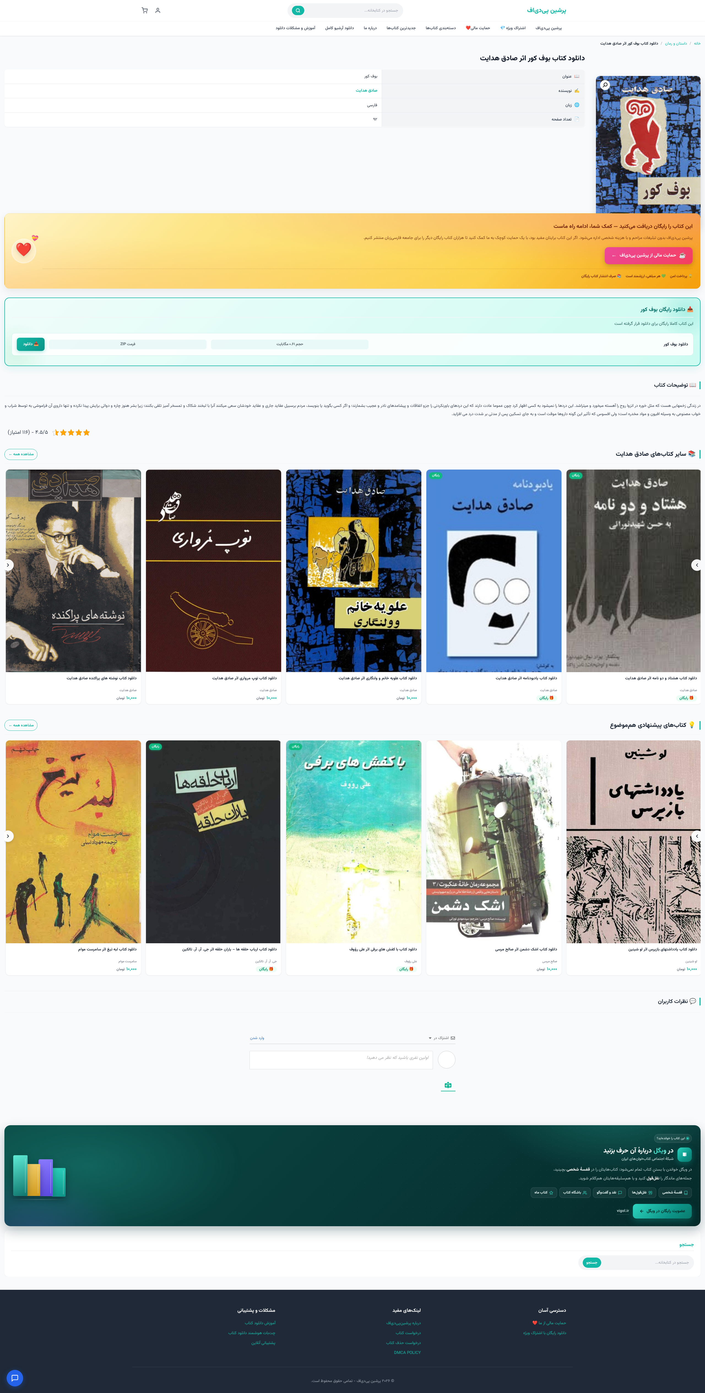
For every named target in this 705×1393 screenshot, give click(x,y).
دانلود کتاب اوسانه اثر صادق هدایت (669, 678)
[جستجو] (298, 10)
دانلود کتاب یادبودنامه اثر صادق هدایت (246, 678)
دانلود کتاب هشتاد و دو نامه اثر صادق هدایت (381, 678)
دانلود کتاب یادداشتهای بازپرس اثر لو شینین (382, 950)
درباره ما (370, 28)
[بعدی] (8, 565)
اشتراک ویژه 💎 (513, 28)
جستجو (591, 1263)
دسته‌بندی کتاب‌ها (441, 28)
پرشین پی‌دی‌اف (546, 10)
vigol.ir (623, 1211)
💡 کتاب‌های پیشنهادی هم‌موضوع (653, 725)
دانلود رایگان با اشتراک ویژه (544, 1333)
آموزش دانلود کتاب (260, 1323)
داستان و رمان (676, 44)
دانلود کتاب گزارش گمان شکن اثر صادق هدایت (520, 678)
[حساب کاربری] (158, 10)
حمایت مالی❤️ (478, 28)
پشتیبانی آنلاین (263, 1343)
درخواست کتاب (408, 1333)
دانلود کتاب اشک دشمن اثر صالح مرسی (246, 950)
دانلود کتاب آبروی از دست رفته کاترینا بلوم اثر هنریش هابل (510, 950)
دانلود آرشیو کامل (339, 28)
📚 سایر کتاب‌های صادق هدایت (656, 454)
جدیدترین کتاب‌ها (401, 28)
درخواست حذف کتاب (403, 1343)
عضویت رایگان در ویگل (666, 1211)
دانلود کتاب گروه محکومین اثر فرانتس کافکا (662, 950)
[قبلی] (697, 565)
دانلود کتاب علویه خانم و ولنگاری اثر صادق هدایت (97, 678)
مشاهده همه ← (21, 454)
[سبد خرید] (144, 10)
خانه (697, 44)
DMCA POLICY (407, 1353)
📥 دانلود (31, 344)
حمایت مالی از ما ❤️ (549, 1323)
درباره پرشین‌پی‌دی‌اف (403, 1323)
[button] (605, 85)
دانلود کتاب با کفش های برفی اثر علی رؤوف (103, 950)
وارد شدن (257, 1038)
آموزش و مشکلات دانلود (295, 28)
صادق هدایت (366, 91)
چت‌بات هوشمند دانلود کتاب (251, 1333)
